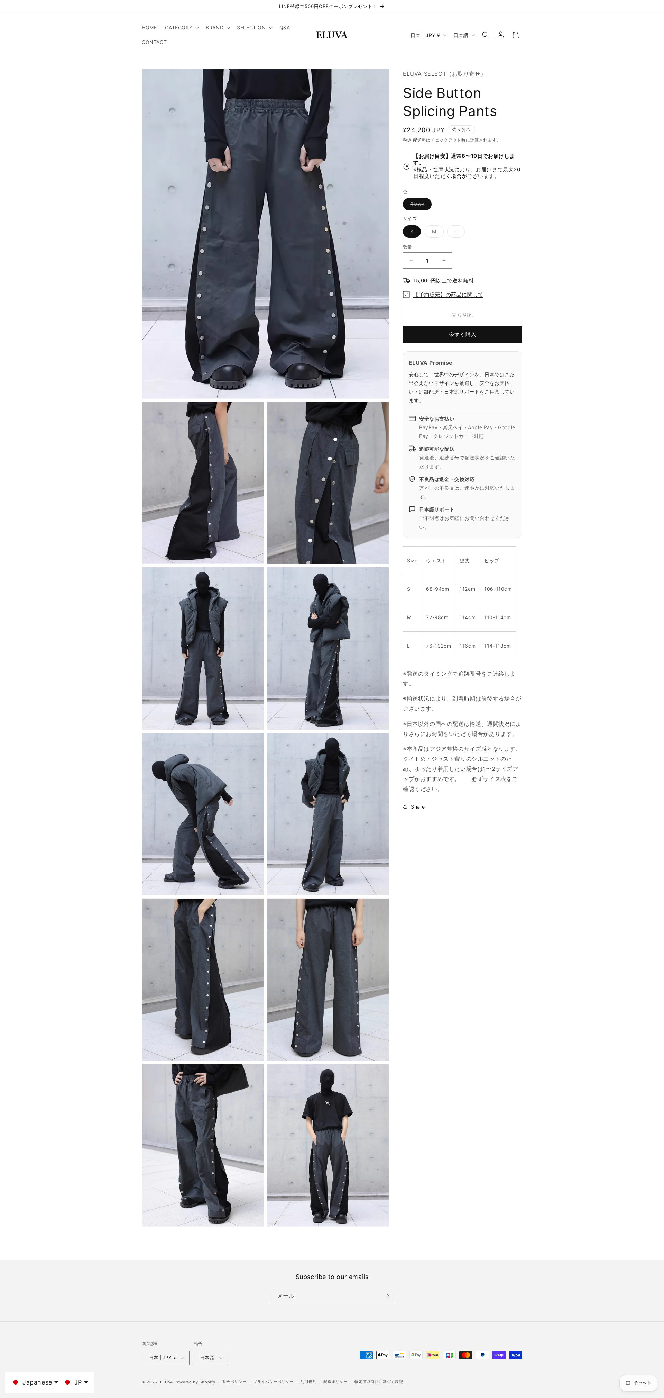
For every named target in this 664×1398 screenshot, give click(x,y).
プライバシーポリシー (273, 1381)
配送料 (419, 140)
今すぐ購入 (463, 334)
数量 (407, 247)
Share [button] (418, 807)
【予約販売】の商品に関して (448, 294)
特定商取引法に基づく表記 (378, 1381)
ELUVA (166, 1382)
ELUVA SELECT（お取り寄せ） (444, 73)
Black (419, 205)
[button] (181, 27)
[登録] (386, 1296)
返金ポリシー (234, 1381)
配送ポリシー (335, 1381)
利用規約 (309, 1381)
